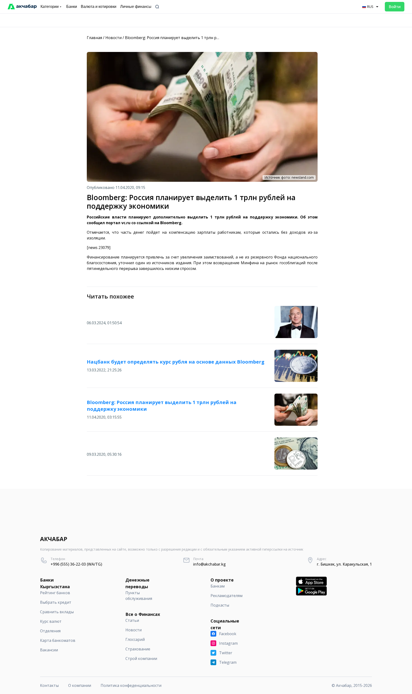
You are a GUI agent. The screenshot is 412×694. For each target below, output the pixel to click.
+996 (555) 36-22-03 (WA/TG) (76, 564)
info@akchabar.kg (209, 564)
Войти (395, 6)
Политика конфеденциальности (131, 685)
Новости (113, 37)
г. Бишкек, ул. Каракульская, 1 (344, 564)
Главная (94, 37)
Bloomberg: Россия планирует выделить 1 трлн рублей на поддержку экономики (201, 37)
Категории (50, 7)
